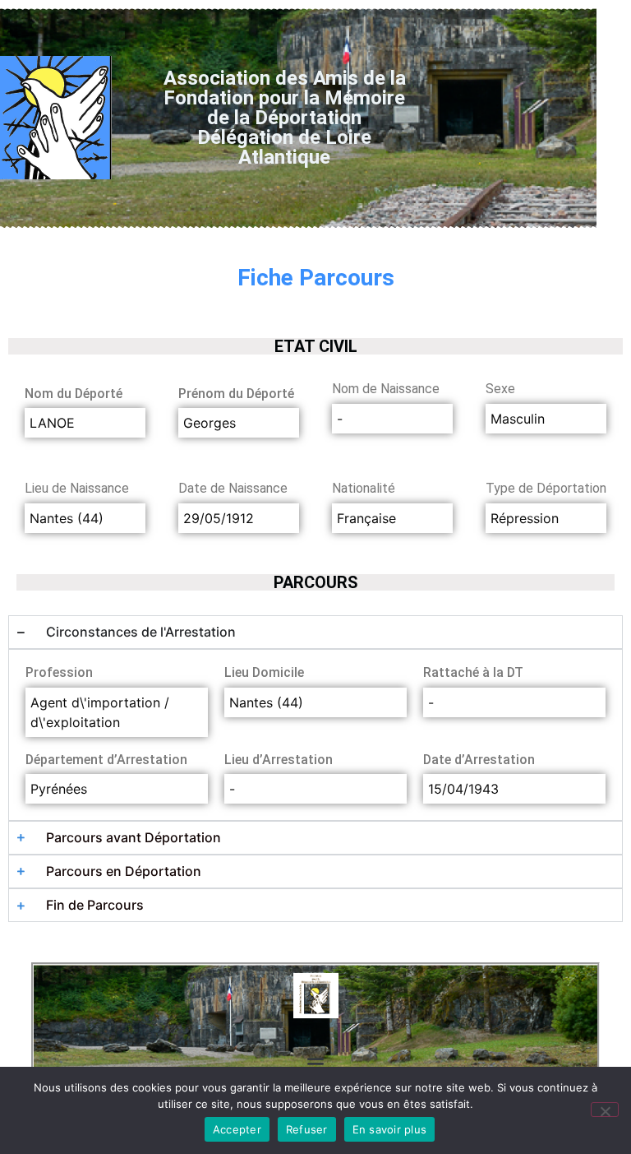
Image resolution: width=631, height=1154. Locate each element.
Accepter (237, 1129)
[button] (315, 1062)
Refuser (307, 1129)
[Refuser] (605, 1109)
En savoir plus (389, 1129)
